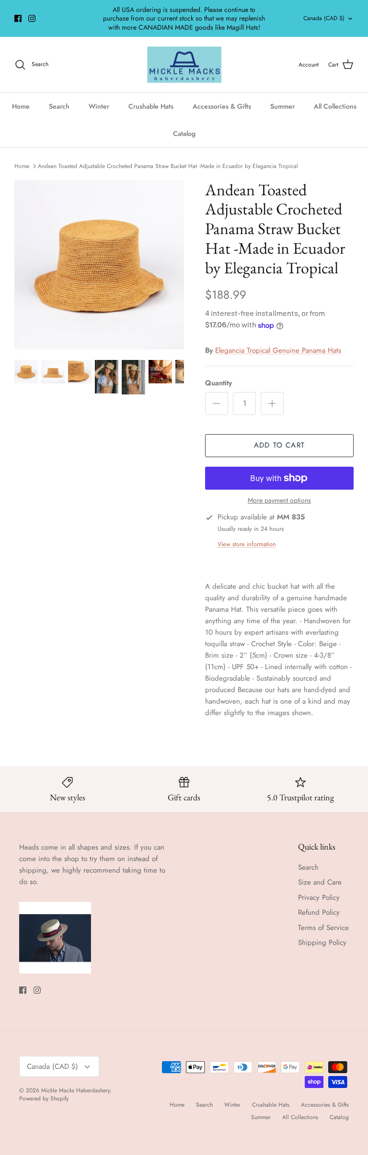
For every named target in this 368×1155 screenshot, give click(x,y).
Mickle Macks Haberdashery (75, 1090)
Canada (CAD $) (324, 18)
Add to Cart (279, 445)
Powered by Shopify (44, 1098)
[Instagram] (31, 18)
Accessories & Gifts (222, 106)
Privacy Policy (319, 897)
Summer (282, 106)
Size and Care (320, 882)
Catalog (184, 133)
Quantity (218, 383)
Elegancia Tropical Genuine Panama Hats (278, 350)
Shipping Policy (322, 942)
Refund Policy (319, 912)
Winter (99, 106)
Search (59, 106)
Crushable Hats (150, 106)
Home (21, 106)
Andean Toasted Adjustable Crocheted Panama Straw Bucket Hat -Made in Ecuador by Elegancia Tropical (168, 166)
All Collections (335, 106)
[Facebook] (18, 18)
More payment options (279, 500)
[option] (99, 264)
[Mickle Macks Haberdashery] (184, 64)
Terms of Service (323, 927)
